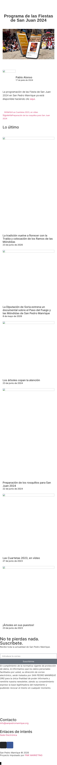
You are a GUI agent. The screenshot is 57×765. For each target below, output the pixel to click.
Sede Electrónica (8, 735)
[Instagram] (3, 745)
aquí (32, 99)
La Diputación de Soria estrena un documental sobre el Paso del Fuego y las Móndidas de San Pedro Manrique (27, 310)
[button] (54, 5)
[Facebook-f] (10, 745)
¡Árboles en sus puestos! (18, 625)
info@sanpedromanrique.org (14, 723)
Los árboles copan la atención (21, 380)
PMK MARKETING (33, 755)
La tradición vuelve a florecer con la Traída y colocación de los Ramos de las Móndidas (28, 238)
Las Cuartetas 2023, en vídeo (21, 558)
